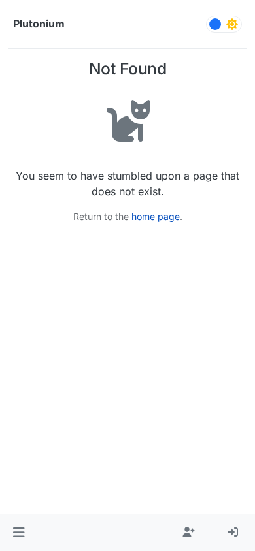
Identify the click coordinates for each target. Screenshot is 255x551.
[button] (18, 533)
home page (155, 216)
